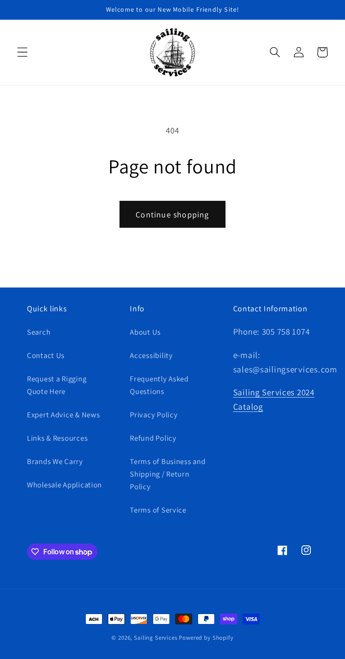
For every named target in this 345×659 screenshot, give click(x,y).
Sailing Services (155, 637)
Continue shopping (172, 214)
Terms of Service (158, 510)
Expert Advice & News (63, 415)
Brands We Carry (55, 461)
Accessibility (151, 355)
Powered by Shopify (206, 637)
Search (38, 332)
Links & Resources (57, 438)
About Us (145, 332)
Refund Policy (153, 438)
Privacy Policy (153, 415)
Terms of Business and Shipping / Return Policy (167, 473)
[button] (23, 52)
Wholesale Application (64, 485)
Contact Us (46, 355)
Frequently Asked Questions (159, 385)
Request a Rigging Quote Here (56, 385)
